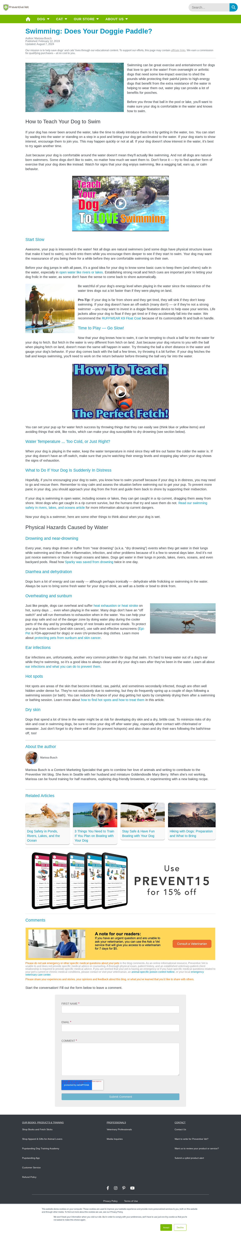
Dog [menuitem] (41, 19)
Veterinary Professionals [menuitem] (119, 1129)
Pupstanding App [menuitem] (31, 1158)
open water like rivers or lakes (81, 272)
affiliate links (178, 50)
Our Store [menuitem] (84, 19)
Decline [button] (180, 1227)
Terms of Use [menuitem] (131, 1201)
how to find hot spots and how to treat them (112, 700)
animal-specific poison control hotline (153, 971)
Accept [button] (166, 1227)
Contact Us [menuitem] (180, 1129)
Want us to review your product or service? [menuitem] (197, 1148)
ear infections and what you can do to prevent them (62, 666)
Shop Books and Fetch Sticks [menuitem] (37, 1129)
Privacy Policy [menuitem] (110, 1201)
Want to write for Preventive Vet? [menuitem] (191, 1139)
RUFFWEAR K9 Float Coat (121, 318)
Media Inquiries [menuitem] (115, 1139)
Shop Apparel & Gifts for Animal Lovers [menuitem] (42, 1139)
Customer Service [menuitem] (31, 1167)
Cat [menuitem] (59, 19)
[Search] (234, 7)
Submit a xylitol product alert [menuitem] (189, 1158)
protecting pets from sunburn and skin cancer (68, 638)
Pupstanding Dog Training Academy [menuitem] (40, 1148)
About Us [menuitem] (114, 19)
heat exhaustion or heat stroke (116, 605)
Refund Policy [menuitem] (29, 1177)
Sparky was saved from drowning (89, 562)
